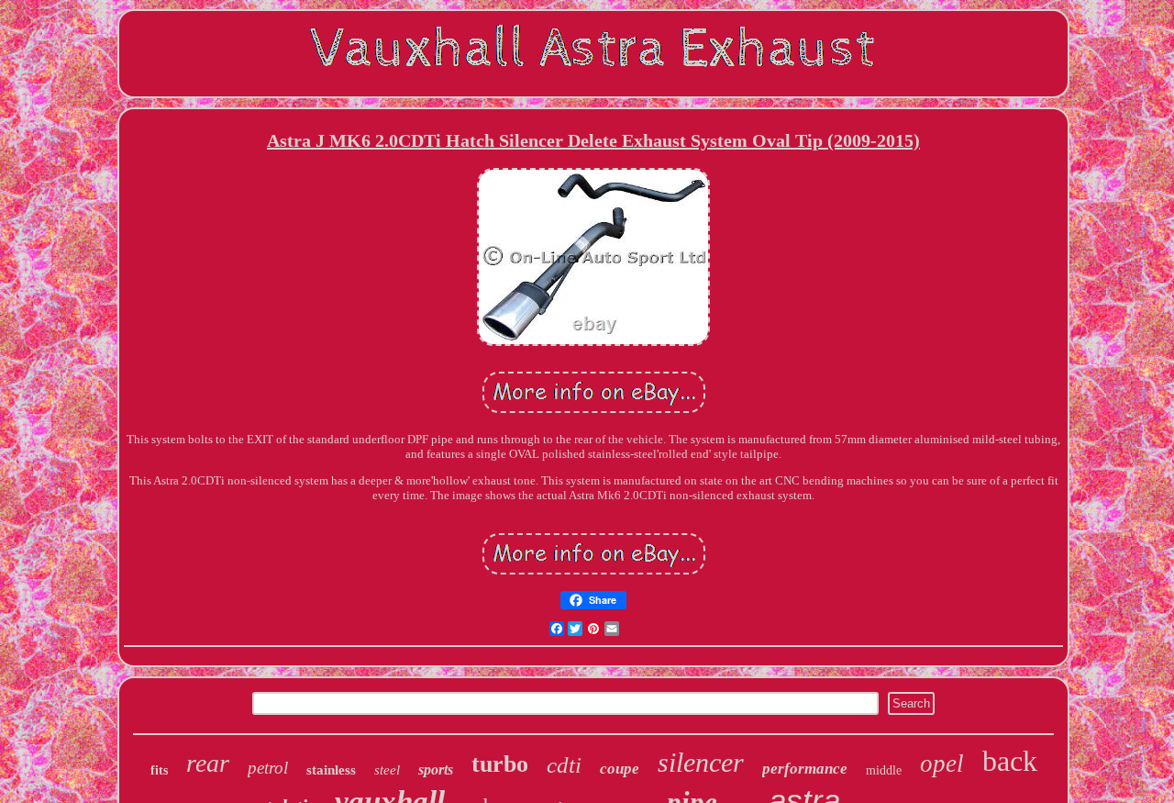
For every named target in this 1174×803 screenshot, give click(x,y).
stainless (331, 770)
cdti (564, 765)
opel (942, 763)
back (1009, 760)
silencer (701, 762)
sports (435, 769)
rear (207, 763)
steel (387, 770)
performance (804, 768)
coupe (619, 768)
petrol (268, 767)
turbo (499, 764)
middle (884, 770)
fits (159, 770)
